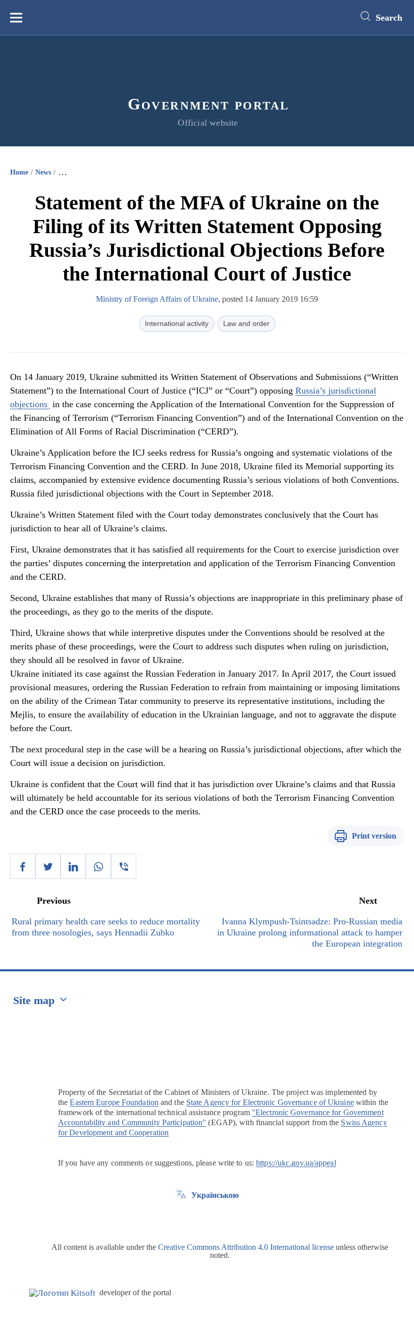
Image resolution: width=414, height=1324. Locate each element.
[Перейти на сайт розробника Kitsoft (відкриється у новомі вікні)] (62, 1293)
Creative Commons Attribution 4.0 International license (246, 1247)
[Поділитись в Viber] (124, 866)
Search (389, 18)
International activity (177, 323)
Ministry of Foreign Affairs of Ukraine (157, 299)
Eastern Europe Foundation (114, 1102)
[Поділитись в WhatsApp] (98, 866)
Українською (215, 1195)
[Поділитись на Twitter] (48, 866)
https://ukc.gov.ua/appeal (296, 1162)
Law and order (246, 323)
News (43, 172)
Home (19, 172)
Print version (374, 836)
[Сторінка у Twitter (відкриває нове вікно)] (181, 1218)
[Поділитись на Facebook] (23, 866)
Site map (34, 1000)
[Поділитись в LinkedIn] (73, 866)
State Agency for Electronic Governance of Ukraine (270, 1102)
